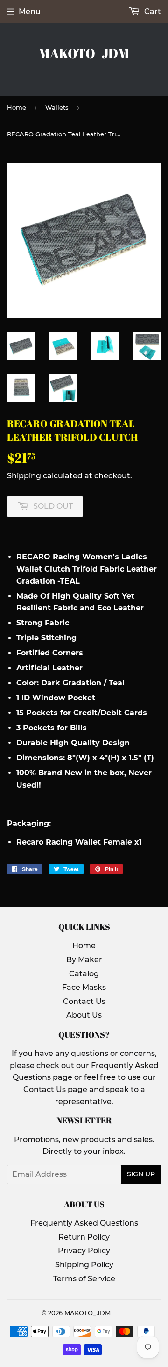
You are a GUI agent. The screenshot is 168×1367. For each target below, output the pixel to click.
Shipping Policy (84, 1264)
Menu (30, 11)
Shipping (24, 475)
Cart (151, 11)
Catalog (84, 973)
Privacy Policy (84, 1250)
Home (16, 107)
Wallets (57, 107)
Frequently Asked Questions (84, 1222)
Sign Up (141, 1174)
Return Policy (84, 1237)
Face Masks (84, 987)
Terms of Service (84, 1278)
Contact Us (84, 1001)
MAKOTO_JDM (84, 53)
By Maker (84, 959)
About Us (84, 1014)
